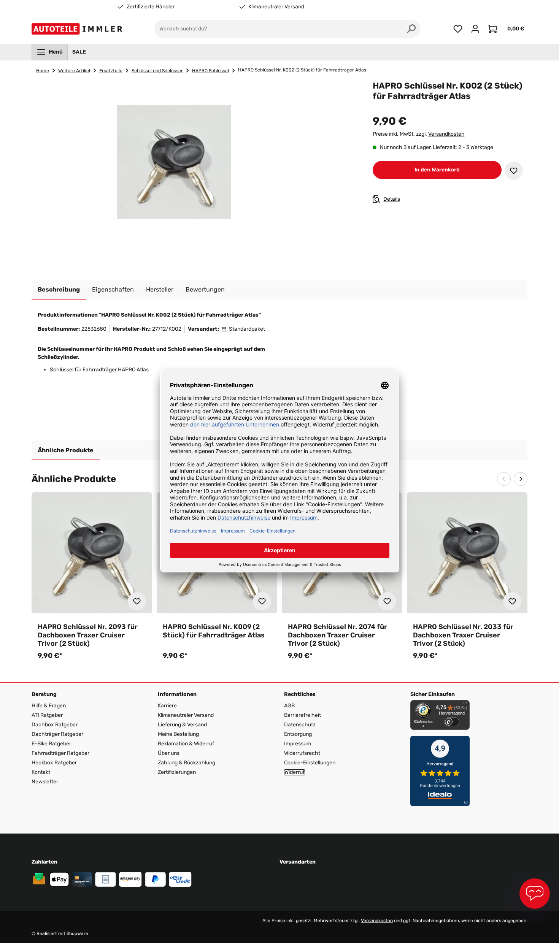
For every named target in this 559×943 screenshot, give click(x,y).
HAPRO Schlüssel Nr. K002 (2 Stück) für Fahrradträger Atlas (302, 70)
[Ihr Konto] (475, 29)
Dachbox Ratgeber (55, 724)
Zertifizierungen (177, 772)
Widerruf (294, 772)
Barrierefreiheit (302, 715)
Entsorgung (298, 734)
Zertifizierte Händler (151, 7)
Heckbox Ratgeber (54, 762)
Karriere (167, 705)
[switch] (451, 721)
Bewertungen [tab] (205, 289)
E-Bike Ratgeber (51, 743)
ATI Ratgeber (47, 715)
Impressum (297, 743)
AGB (289, 705)
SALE (79, 52)
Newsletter (45, 781)
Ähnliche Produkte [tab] (66, 450)
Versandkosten (446, 134)
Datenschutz (300, 724)
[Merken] (514, 171)
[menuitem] (49, 52)
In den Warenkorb (437, 169)
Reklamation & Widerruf (186, 743)
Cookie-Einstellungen (309, 762)
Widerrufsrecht (302, 753)
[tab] (59, 290)
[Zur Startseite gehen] (78, 29)
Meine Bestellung (178, 734)
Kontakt (41, 772)
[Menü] (465, 704)
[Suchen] (411, 29)
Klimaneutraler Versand (276, 7)
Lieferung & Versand (182, 724)
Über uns (168, 753)
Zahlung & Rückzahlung (186, 762)
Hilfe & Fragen (49, 705)
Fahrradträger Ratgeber (60, 753)
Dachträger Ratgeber (57, 734)
